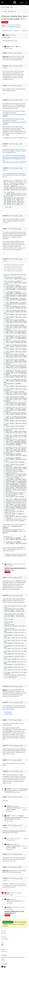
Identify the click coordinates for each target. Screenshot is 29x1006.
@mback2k (6, 56)
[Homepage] (14, 2)
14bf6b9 (26, 838)
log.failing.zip (8, 712)
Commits (17, 30)
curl (4, 7)
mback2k (5, 65)
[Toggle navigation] (2, 2)
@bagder (5, 689)
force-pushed (13, 806)
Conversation (7, 30)
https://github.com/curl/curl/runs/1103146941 (14, 157)
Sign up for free (8, 922)
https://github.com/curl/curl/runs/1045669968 (14, 162)
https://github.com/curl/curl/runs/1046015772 (14, 114)
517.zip (20, 694)
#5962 (16, 832)
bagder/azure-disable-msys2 (14, 26)
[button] (25, 35)
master (3, 26)
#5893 (18, 158)
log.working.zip (8, 713)
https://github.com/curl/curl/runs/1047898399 (14, 122)
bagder (3, 24)
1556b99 (19, 892)
